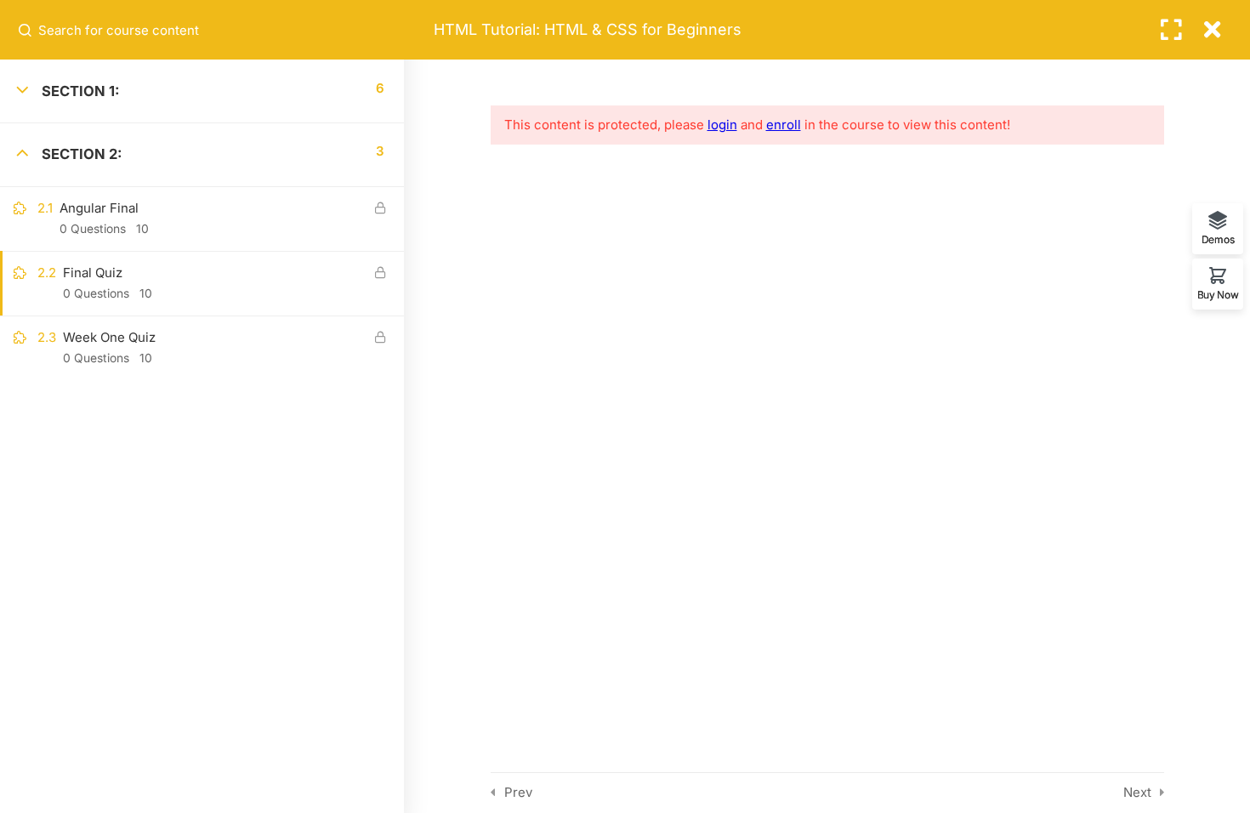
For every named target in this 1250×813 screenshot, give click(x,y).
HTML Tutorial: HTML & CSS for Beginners (587, 29)
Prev (518, 792)
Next (1137, 792)
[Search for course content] (26, 30)
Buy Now (1218, 294)
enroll (783, 125)
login (722, 125)
